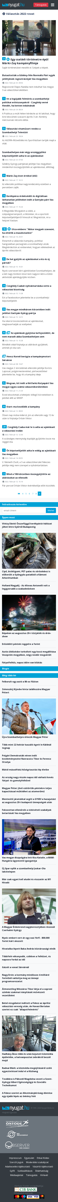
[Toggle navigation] (52, 4)
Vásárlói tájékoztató (43, 1166)
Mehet (51, 510)
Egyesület (29, 1157)
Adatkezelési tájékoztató (17, 1166)
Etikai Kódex (43, 1157)
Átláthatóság (41, 1170)
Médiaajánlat (16, 1175)
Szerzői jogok (16, 1162)
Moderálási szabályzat (37, 1162)
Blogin (5, 668)
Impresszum (15, 1157)
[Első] (19, 494)
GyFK (12, 1170)
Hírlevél (44, 1175)
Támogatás (41, 4)
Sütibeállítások (25, 1170)
